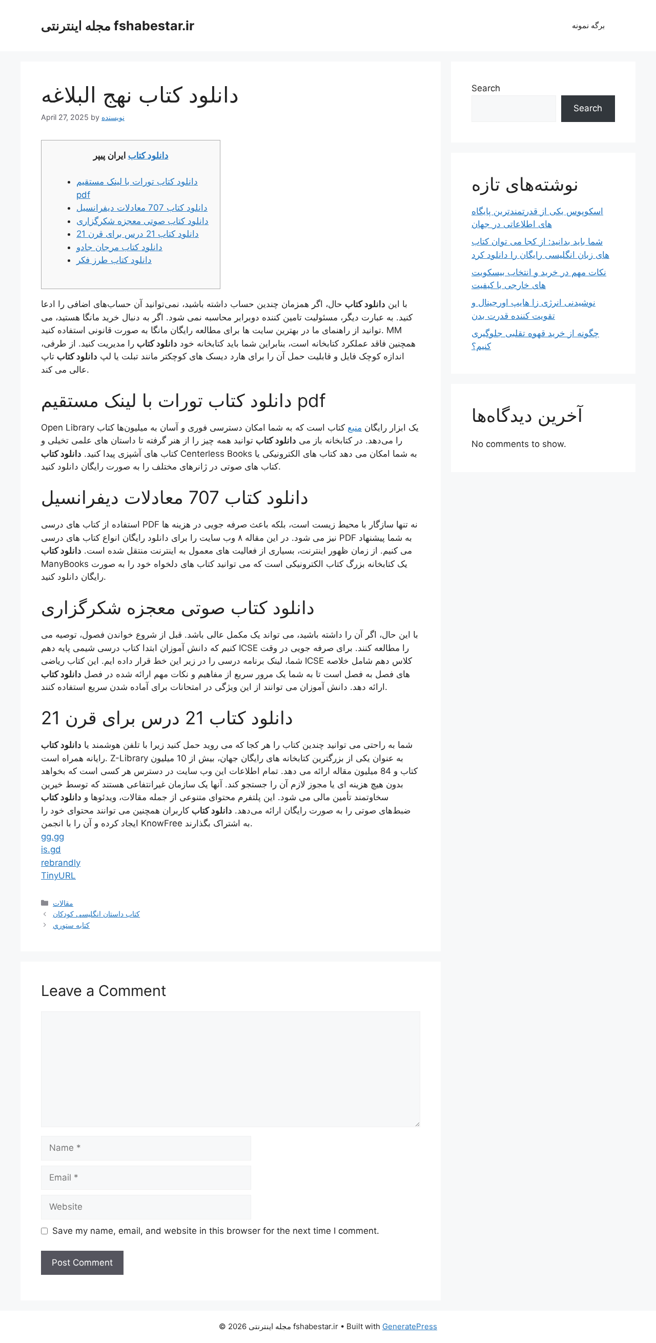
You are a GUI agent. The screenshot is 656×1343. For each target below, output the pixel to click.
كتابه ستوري (71, 925)
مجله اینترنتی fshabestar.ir (117, 25)
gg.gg (52, 836)
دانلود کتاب (148, 155)
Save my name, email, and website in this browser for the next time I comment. (215, 1231)
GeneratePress (409, 1326)
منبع (354, 427)
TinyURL (58, 875)
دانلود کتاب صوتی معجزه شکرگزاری (142, 221)
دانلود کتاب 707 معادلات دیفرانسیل (142, 207)
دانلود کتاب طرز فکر (114, 260)
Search (485, 88)
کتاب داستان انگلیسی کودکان (96, 913)
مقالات (63, 903)
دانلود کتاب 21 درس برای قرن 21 (137, 234)
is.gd (51, 849)
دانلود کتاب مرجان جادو (119, 247)
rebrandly (60, 863)
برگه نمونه (588, 25)
